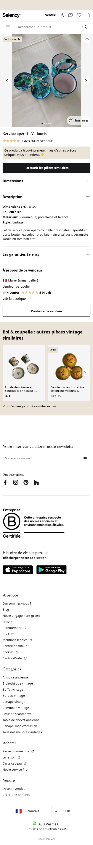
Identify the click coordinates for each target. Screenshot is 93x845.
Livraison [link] (12, 757)
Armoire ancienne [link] (16, 677)
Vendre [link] (50, 15)
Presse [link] (7, 622)
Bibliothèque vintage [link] (18, 683)
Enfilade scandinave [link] (17, 714)
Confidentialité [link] (16, 646)
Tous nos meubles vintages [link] (22, 732)
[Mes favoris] (79, 15)
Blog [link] (6, 609)
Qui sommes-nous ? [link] (17, 603)
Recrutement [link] (15, 628)
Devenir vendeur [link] (15, 789)
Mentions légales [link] (18, 640)
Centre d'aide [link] (15, 658)
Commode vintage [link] (16, 708)
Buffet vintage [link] (13, 689)
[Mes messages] (70, 15)
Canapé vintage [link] (14, 702)
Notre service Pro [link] (15, 769)
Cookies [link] (11, 652)
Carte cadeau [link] (15, 763)
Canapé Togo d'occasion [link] (20, 726)
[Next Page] (86, 80)
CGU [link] (8, 634)
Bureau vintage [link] (14, 695)
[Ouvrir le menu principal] (8, 27)
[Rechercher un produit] (85, 27)
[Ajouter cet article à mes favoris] (87, 40)
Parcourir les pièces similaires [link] (46, 168)
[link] (12, 15)
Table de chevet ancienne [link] (21, 720)
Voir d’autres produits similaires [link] (27, 406)
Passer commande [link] (18, 751)
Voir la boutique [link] (14, 299)
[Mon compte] (61, 15)
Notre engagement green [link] (21, 615)
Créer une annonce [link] (16, 795)
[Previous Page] (6, 80)
